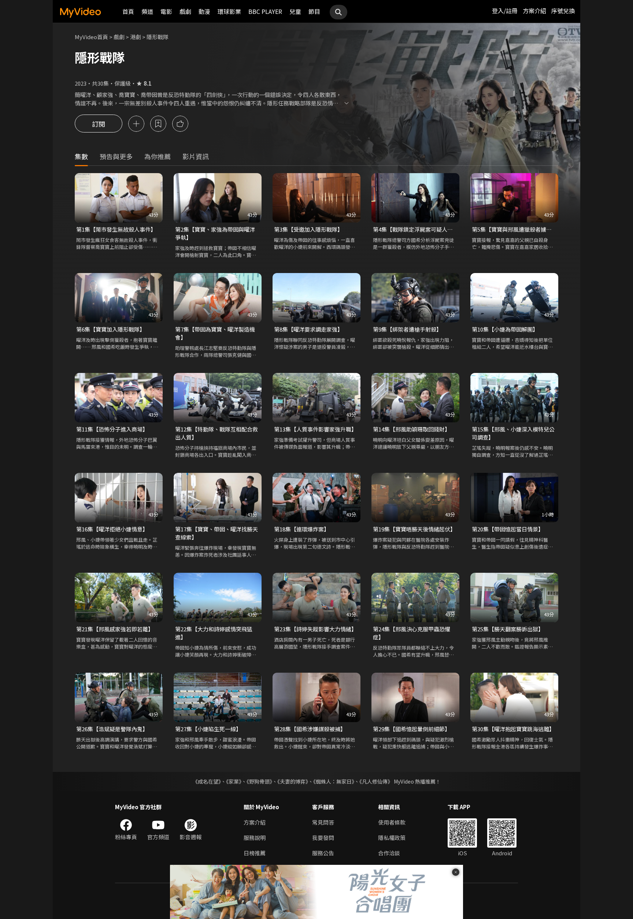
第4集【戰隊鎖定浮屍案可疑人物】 (415, 229)
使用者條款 (392, 822)
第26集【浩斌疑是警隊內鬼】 (112, 729)
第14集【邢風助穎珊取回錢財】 (411, 429)
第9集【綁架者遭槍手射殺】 (407, 329)
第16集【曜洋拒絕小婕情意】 (112, 529)
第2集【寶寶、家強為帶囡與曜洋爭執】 (215, 233)
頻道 (147, 11)
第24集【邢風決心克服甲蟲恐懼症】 (411, 633)
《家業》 (233, 781)
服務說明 (255, 837)
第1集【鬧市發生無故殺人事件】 (116, 229)
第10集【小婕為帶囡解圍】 (505, 329)
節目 (314, 11)
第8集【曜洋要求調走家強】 (308, 329)
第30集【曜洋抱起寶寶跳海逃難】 (513, 729)
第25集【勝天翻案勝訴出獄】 (508, 629)
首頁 (128, 11)
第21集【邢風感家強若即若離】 (114, 629)
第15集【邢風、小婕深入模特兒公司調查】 (513, 433)
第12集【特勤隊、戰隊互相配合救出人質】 (216, 433)
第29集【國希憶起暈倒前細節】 (411, 729)
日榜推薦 (255, 853)
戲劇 (185, 11)
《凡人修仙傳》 (376, 781)
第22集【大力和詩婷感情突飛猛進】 (213, 633)
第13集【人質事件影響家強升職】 (315, 429)
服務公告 (323, 853)
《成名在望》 (207, 781)
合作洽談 (389, 853)
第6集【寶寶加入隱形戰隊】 (110, 329)
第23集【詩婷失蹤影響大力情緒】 (315, 629)
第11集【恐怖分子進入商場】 (112, 429)
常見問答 (323, 822)
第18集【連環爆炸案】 (301, 529)
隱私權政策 (392, 837)
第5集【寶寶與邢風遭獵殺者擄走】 (514, 229)
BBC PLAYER (265, 11)
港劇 (135, 37)
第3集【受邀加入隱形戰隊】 (308, 229)
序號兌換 (563, 10)
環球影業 (229, 11)
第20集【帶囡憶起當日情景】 (508, 529)
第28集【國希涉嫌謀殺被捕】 (310, 729)
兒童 (295, 11)
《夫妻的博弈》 (292, 781)
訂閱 (98, 123)
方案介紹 (534, 10)
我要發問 (323, 837)
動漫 (204, 11)
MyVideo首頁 (91, 37)
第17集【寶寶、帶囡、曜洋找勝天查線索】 (216, 533)
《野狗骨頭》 (259, 781)
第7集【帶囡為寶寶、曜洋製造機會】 (215, 333)
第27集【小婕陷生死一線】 (208, 729)
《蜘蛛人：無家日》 (333, 781)
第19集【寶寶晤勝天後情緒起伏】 (414, 529)
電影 (166, 11)
